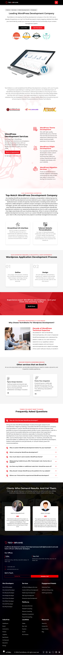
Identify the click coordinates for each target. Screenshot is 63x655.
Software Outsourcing (47, 590)
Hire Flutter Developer (8, 601)
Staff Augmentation (47, 592)
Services (14, 10)
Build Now (31, 306)
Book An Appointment (12, 152)
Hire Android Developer (8, 590)
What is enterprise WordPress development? (22, 452)
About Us (44, 623)
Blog (43, 631)
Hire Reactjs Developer (8, 592)
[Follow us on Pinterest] (56, 652)
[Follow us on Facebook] (43, 652)
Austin (23, 631)
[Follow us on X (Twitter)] (53, 652)
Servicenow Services (27, 606)
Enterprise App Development (29, 598)
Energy (4, 645)
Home (8, 10)
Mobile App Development (28, 592)
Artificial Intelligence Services (29, 587)
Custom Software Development (30, 590)
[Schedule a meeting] (4, 651)
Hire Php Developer (7, 606)
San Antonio (25, 634)
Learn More (24, 27)
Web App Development (28, 595)
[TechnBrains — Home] (31, 542)
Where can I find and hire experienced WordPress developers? (27, 475)
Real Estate (5, 637)
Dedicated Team (46, 587)
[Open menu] (56, 2)
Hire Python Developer (8, 598)
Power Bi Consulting (27, 617)
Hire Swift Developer (7, 604)
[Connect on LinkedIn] (50, 652)
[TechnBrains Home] (11, 2)
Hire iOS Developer (7, 587)
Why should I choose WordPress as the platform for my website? (28, 471)
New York (24, 626)
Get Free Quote (37, 27)
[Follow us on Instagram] (46, 652)
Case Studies (45, 629)
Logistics (4, 634)
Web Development (23, 10)
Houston (24, 629)
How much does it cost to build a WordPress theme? (24, 457)
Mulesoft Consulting (27, 608)
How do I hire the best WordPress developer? (22, 420)
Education (5, 643)
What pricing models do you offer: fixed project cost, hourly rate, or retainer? (29, 461)
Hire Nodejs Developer (8, 595)
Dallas (23, 623)
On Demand (5, 640)
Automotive (5, 629)
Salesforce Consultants (28, 614)
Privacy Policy (6, 652)
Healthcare (5, 623)
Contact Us (17, 576)
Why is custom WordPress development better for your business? (28, 448)
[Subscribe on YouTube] (59, 652)
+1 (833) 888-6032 (16, 156)
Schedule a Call (44, 576)
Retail (3, 626)
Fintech (4, 631)
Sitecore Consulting (27, 611)
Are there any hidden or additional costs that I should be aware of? (29, 466)
